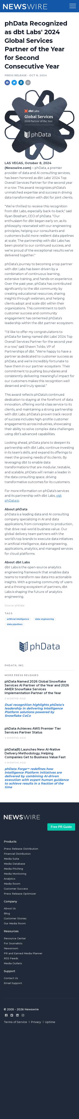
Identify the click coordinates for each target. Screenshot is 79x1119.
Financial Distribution (17, 853)
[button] (72, 6)
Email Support (13, 983)
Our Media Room (15, 923)
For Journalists (13, 943)
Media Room (12, 883)
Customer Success (16, 888)
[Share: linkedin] (21, 82)
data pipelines (14, 624)
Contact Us (11, 978)
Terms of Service (15, 1022)
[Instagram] (23, 1015)
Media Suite (11, 858)
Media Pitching (13, 868)
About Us (10, 908)
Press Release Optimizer (20, 893)
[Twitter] (12, 1015)
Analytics (9, 878)
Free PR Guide (61, 826)
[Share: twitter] (14, 82)
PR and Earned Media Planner (23, 953)
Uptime (50, 1022)
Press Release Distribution (21, 848)
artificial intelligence (18, 619)
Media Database (14, 863)
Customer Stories (15, 918)
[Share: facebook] (7, 82)
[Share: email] (28, 82)
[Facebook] (6, 1015)
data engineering (44, 619)
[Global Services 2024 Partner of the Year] (39, 159)
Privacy (36, 1022)
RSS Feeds (11, 958)
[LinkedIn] (17, 1015)
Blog (7, 913)
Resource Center (15, 938)
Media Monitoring (15, 873)
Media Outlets (13, 963)
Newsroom (11, 948)
